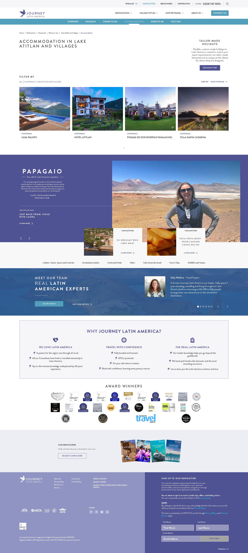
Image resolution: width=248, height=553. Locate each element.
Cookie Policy (76, 482)
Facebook (91, 512)
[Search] (227, 3)
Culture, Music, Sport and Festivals (58, 262)
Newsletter (149, 4)
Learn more (24, 224)
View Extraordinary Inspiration (43, 196)
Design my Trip (210, 67)
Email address (168, 533)
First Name (167, 522)
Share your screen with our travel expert (110, 486)
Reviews (57, 488)
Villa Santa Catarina (193, 137)
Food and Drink (114, 262)
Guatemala (26, 134)
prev (21, 238)
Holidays (91, 21)
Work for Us (58, 485)
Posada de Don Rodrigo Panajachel (149, 137)
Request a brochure (72, 455)
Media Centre (99, 482)
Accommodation (134, 21)
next (29, 238)
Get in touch (49, 303)
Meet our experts (81, 304)
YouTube (102, 512)
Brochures (166, 3)
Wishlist (129, 3)
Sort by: (205, 81)
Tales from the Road (152, 262)
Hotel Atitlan (82, 137)
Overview (73, 21)
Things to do (110, 21)
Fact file (176, 21)
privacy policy (204, 498)
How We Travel (173, 13)
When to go (157, 21)
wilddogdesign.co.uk (223, 549)
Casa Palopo (29, 137)
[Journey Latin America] (32, 13)
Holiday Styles (147, 13)
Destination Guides (90, 262)
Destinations (122, 13)
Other (132, 262)
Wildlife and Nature (196, 262)
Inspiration (184, 3)
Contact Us (219, 13)
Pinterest (96, 512)
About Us (196, 13)
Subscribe (214, 538)
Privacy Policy (59, 482)
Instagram (107, 512)
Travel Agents (100, 479)
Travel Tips (174, 262)
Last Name (202, 522)
